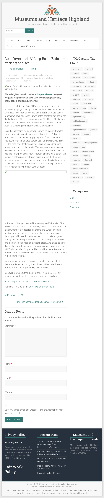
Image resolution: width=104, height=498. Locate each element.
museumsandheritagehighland (85, 143)
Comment (10, 326)
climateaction (90, 78)
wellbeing (91, 177)
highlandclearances (11, 78)
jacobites (93, 130)
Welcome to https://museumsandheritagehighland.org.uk (67, 493)
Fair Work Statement (33, 490)
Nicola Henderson (16, 69)
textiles (75, 173)
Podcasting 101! (14, 295)
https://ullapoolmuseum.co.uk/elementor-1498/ (27, 281)
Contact (10, 46)
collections (92, 82)
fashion (76, 104)
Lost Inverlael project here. (41, 286)
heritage (76, 112)
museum (87, 134)
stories (86, 164)
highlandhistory (79, 117)
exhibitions (89, 99)
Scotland (88, 160)
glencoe (93, 108)
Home (10, 40)
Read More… (20, 458)
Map (29, 40)
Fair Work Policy (14, 469)
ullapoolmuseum (11, 81)
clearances (48, 75)
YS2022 (76, 182)
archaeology (40, 75)
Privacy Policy (40, 493)
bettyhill (76, 73)
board (85, 73)
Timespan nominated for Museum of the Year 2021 (41, 302)
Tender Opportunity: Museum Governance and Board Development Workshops (49, 444)
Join (85, 40)
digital (86, 95)
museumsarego (79, 147)
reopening (86, 156)
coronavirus (77, 91)
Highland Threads (27, 46)
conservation (90, 86)
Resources (60, 40)
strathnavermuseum (81, 169)
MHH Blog (20, 493)
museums (76, 138)
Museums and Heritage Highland (52, 19)
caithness (76, 78)
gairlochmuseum (79, 108)
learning (76, 134)
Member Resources (90, 490)
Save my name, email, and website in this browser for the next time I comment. (34, 411)
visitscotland (78, 177)
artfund (90, 69)
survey (53, 78)
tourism (86, 173)
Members (74, 202)
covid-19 (76, 95)
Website (8, 392)
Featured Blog (46, 490)
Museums (74, 40)
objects (75, 156)
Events (38, 40)
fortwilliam (87, 104)
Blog (48, 40)
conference (77, 86)
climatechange (78, 82)
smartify (76, 164)
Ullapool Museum (45, 94)
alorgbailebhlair (29, 75)
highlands (37, 78)
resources (76, 160)
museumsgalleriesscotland (83, 151)
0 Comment (27, 81)
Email (8, 378)
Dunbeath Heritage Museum (49, 473)
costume (89, 91)
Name (8, 364)
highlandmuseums (26, 78)
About (20, 40)
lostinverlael (45, 78)
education (76, 99)
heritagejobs (88, 112)
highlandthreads (79, 130)
